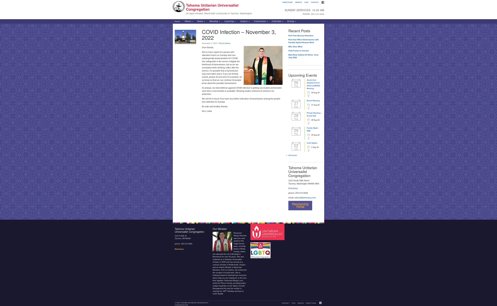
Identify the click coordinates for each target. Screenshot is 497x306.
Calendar (277, 21)
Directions (288, 2)
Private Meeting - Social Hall (314, 114)
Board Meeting (313, 101)
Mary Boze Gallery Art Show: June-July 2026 (303, 56)
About (187, 21)
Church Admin (224, 43)
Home (177, 21)
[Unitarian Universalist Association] (267, 232)
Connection (260, 21)
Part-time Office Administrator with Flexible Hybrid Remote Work (303, 41)
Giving (291, 21)
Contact (315, 2)
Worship (214, 21)
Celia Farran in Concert (298, 51)
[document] (248, 122)
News (200, 21)
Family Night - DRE (313, 129)
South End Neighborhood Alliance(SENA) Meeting (313, 84)
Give (306, 2)
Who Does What (295, 47)
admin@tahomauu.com (305, 198)
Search (298, 2)
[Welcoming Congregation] (260, 249)
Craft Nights (312, 143)
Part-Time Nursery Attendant (300, 36)
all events (292, 155)
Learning (229, 21)
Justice (244, 21)
